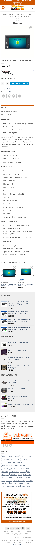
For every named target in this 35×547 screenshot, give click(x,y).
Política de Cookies (25, 536)
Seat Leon (14, 16)
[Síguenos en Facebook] (14, 3)
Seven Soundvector (19, 480)
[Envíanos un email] (20, 3)
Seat (6, 16)
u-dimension (10, 486)
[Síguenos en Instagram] (17, 3)
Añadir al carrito (20, 83)
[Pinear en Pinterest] (16, 96)
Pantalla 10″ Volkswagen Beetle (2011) (26, 285)
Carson (29, 456)
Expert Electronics (7, 465)
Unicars (18, 486)
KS (7, 474)
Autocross (16, 456)
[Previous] (1, 278)
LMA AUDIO (13, 474)
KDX (28, 471)
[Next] (33, 278)
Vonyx (28, 486)
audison (9, 456)
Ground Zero (5, 468)
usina (23, 486)
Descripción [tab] (5, 107)
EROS (9, 462)
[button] (3, 7)
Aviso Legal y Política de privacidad (21, 532)
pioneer (11, 477)
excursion (20, 462)
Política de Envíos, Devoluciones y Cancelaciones (17, 533)
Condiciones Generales (10, 536)
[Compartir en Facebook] (6, 96)
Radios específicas (23, 14)
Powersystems (19, 477)
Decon (17, 459)
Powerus (27, 477)
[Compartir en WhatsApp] (3, 96)
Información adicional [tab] (9, 111)
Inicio (4, 14)
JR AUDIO (22, 471)
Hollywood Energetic (24, 468)
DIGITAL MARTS (25, 459)
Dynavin (4, 462)
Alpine (3, 456)
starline (21, 483)
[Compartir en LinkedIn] (19, 96)
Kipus (3, 474)
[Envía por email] (13, 96)
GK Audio (22, 465)
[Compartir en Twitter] (9, 96)
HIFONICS (13, 468)
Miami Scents (27, 474)
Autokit (9, 92)
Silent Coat (29, 480)
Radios (11, 14)
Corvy (12, 459)
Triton (3, 486)
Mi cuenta (5, 532)
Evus (14, 462)
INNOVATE (5, 471)
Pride (3, 480)
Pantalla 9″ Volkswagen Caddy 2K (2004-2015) (8, 285)
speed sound (13, 483)
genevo (16, 465)
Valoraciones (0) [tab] (7, 115)
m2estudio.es (17, 544)
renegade (9, 480)
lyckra (20, 474)
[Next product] (17, 19)
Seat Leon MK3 (25, 16)
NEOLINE (4, 477)
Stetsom (27, 483)
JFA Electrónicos (14, 471)
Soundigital (5, 483)
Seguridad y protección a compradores (18, 537)
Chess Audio (5, 459)
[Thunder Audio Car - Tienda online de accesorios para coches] (17, 8)
